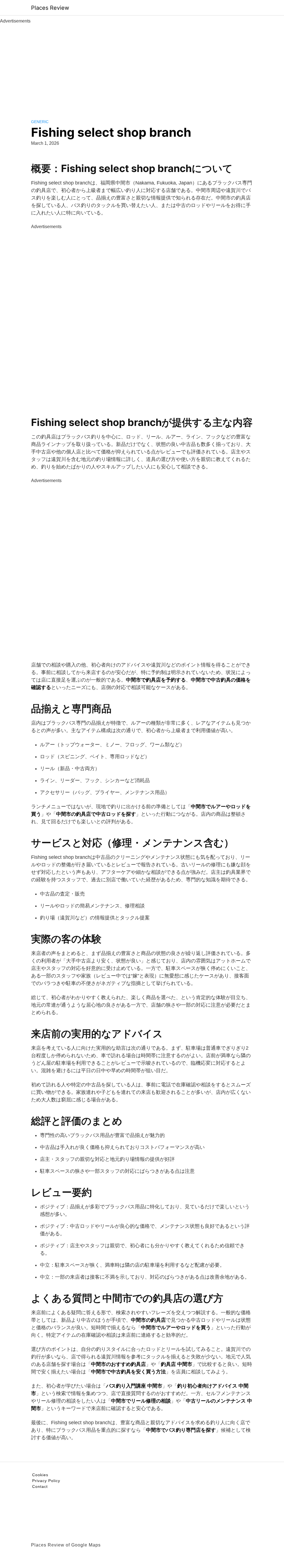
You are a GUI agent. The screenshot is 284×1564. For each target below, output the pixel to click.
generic (40, 121)
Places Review (50, 8)
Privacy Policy (46, 1480)
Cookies (40, 1475)
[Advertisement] (142, 66)
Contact (40, 1486)
